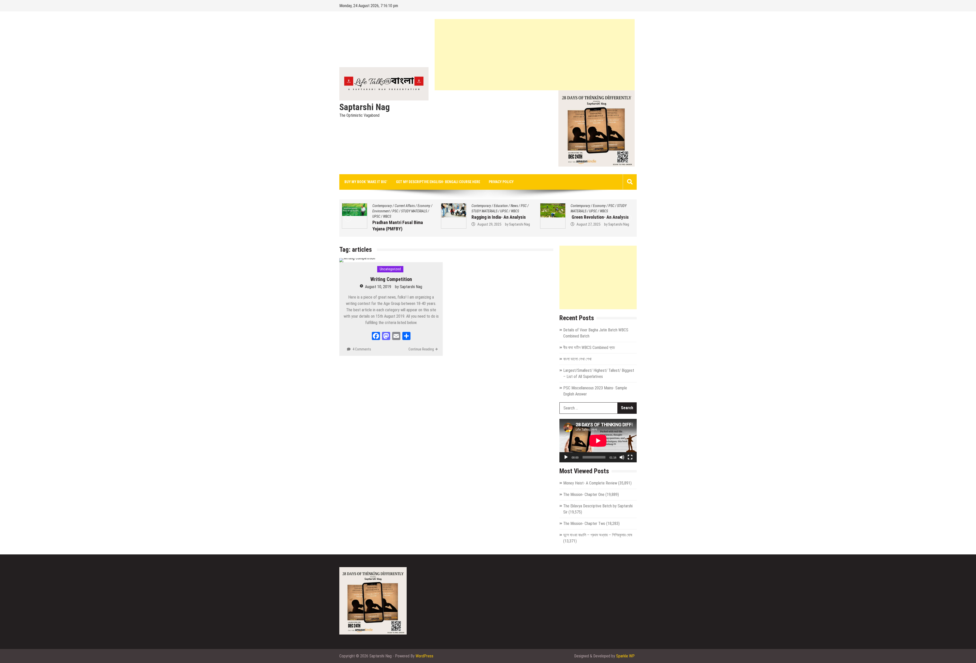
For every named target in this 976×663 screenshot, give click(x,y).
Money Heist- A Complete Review (590, 483)
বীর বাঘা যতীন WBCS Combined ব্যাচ (589, 347)
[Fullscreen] (630, 457)
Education (402, 206)
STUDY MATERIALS (385, 211)
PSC (425, 206)
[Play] (566, 457)
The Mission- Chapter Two (584, 523)
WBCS (416, 211)
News (415, 206)
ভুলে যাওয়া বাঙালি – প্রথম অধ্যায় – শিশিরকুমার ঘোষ (597, 535)
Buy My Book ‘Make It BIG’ (365, 182)
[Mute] (621, 457)
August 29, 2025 (390, 224)
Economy (500, 206)
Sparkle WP (625, 656)
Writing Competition (391, 279)
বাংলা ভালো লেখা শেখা (577, 359)
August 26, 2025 (588, 230)
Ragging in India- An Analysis (399, 217)
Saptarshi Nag (364, 107)
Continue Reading (421, 349)
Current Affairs (603, 206)
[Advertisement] (535, 54)
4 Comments (362, 349)
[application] (598, 440)
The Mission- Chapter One (583, 494)
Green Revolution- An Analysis (500, 217)
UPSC (405, 211)
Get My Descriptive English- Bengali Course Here (438, 182)
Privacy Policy (501, 182)
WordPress (424, 656)
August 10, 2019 (378, 286)
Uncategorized (390, 269)
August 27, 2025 (489, 224)
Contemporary (382, 206)
